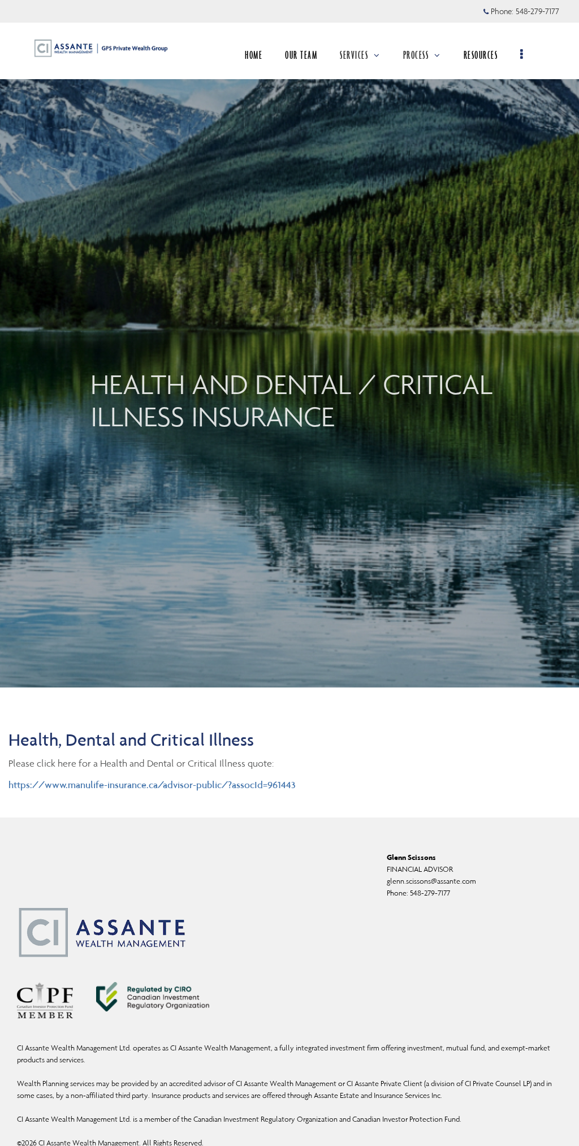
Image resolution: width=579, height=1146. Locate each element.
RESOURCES (481, 55)
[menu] (522, 54)
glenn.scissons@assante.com (431, 881)
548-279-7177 (537, 11)
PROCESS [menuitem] (416, 55)
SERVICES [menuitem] (354, 55)
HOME (253, 55)
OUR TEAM (301, 55)
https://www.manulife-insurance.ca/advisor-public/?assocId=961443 (152, 785)
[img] (289, 343)
